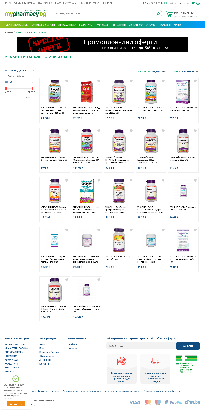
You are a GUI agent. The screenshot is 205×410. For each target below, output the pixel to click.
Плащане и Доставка (24, 3)
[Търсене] (158, 14)
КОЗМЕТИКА (11, 355)
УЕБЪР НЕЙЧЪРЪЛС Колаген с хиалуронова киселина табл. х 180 (183, 259)
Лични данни (45, 359)
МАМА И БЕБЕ (12, 359)
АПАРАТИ (9, 371)
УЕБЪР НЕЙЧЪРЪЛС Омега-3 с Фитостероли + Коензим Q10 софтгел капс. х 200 (86, 160)
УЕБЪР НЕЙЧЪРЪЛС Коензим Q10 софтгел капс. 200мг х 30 (54, 158)
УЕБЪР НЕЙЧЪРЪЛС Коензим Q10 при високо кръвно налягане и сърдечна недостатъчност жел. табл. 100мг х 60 (117, 210)
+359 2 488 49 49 (155, 3)
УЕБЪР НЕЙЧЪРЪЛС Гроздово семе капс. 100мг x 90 (182, 158)
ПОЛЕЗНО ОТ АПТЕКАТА (89, 3)
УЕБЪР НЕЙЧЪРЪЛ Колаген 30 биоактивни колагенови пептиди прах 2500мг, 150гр (86, 259)
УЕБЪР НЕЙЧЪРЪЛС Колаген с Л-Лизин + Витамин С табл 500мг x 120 (54, 309)
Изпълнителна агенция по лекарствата (82, 391)
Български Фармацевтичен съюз (43, 391)
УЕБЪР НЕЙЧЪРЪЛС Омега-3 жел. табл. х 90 (117, 257)
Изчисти (29, 97)
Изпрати (188, 346)
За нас (8, 3)
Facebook (72, 344)
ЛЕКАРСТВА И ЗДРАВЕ (16, 344)
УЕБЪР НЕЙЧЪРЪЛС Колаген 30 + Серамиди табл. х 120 (183, 109)
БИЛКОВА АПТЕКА (14, 352)
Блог (41, 348)
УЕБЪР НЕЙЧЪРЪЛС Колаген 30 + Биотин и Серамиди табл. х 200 (86, 309)
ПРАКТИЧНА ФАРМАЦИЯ (66, 3)
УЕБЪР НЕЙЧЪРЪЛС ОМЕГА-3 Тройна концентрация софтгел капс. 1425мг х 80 (53, 110)
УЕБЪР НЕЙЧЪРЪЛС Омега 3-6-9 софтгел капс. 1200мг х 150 (150, 109)
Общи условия (45, 3)
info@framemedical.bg (178, 3)
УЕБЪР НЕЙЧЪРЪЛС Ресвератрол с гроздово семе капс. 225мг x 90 (118, 110)
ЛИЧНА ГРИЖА (12, 367)
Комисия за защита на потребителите (162, 391)
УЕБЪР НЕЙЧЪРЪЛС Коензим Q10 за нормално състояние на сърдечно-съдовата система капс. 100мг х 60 (53, 210)
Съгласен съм (16, 403)
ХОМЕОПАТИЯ (12, 363)
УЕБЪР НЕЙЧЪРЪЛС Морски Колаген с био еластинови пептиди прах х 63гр (149, 259)
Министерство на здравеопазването (122, 391)
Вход (197, 32)
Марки (177, 24)
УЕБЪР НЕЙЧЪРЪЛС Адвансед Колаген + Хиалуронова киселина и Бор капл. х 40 (86, 209)
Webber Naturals (16, 76)
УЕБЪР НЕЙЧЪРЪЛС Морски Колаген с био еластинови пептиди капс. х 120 (53, 259)
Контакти (108, 3)
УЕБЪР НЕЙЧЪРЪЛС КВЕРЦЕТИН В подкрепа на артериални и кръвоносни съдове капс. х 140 (117, 160)
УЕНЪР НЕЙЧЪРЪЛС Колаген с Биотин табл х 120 (183, 208)
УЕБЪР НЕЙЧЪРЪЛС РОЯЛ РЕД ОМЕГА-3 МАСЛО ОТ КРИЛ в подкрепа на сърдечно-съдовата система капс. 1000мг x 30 (86, 111)
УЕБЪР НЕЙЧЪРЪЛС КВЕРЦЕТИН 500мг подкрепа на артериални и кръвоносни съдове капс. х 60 (150, 210)
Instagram (72, 348)
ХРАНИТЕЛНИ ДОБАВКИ (16, 348)
